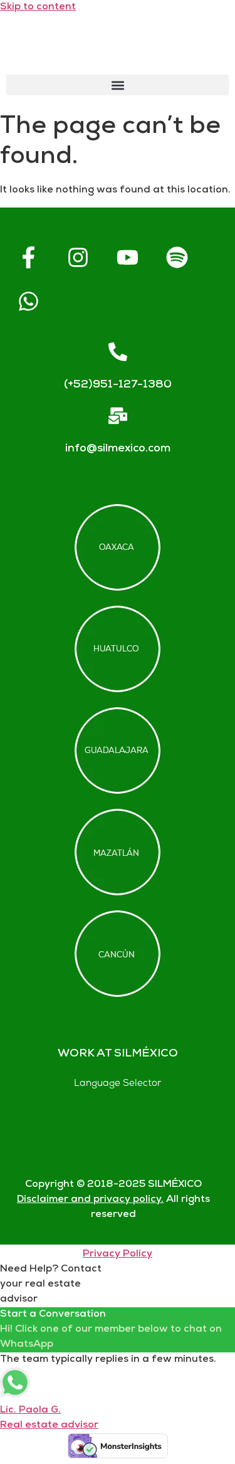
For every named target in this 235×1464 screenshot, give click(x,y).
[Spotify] (177, 258)
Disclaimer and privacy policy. (90, 1200)
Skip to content (38, 7)
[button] (117, 85)
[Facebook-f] (28, 258)
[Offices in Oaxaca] (117, 547)
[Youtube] (127, 258)
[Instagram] (78, 258)
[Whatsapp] (28, 302)
